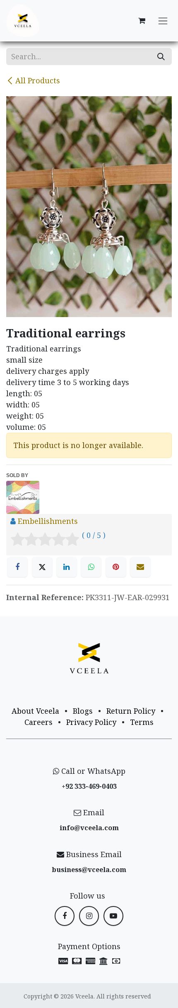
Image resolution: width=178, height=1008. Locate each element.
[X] (42, 567)
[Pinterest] (116, 567)
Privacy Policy (91, 722)
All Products (37, 80)
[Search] (161, 56)
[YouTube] (113, 916)
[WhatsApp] (91, 567)
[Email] (140, 567)
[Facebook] (17, 567)
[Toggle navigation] (163, 21)
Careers (38, 722)
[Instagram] (89, 916)
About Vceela (35, 711)
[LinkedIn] (67, 567)
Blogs (83, 711)
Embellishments (48, 521)
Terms (142, 722)
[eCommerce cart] (141, 21)
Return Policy (130, 711)
